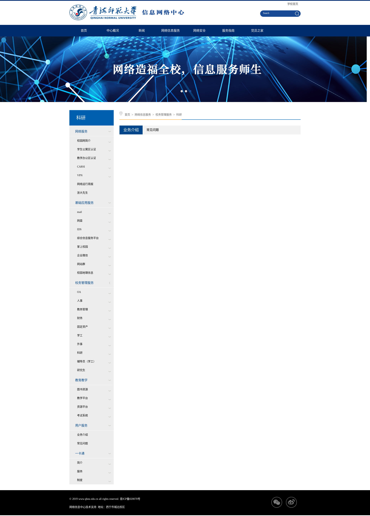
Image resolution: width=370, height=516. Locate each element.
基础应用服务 (84, 202)
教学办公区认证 (86, 158)
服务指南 (228, 30)
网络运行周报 (85, 184)
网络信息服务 (170, 30)
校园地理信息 (85, 272)
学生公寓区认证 (86, 149)
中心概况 (113, 30)
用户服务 (81, 425)
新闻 (142, 30)
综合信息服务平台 (88, 238)
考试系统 (82, 415)
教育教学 (81, 380)
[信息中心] (128, 19)
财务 (79, 318)
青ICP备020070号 (130, 498)
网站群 (81, 264)
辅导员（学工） (86, 361)
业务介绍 (82, 434)
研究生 (81, 370)
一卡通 (79, 453)
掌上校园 (82, 246)
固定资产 (82, 326)
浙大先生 (82, 192)
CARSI (81, 166)
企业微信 (82, 255)
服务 (79, 471)
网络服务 (81, 131)
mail (79, 212)
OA (79, 292)
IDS (79, 229)
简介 (79, 462)
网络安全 (199, 30)
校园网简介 (84, 140)
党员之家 (257, 30)
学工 (79, 335)
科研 (79, 352)
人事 (79, 300)
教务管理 (82, 309)
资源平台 (82, 406)
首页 (84, 30)
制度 (79, 480)
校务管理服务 (84, 282)
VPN (79, 175)
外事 (79, 344)
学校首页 (292, 4)
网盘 (79, 220)
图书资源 (82, 389)
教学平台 (82, 398)
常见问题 (82, 443)
